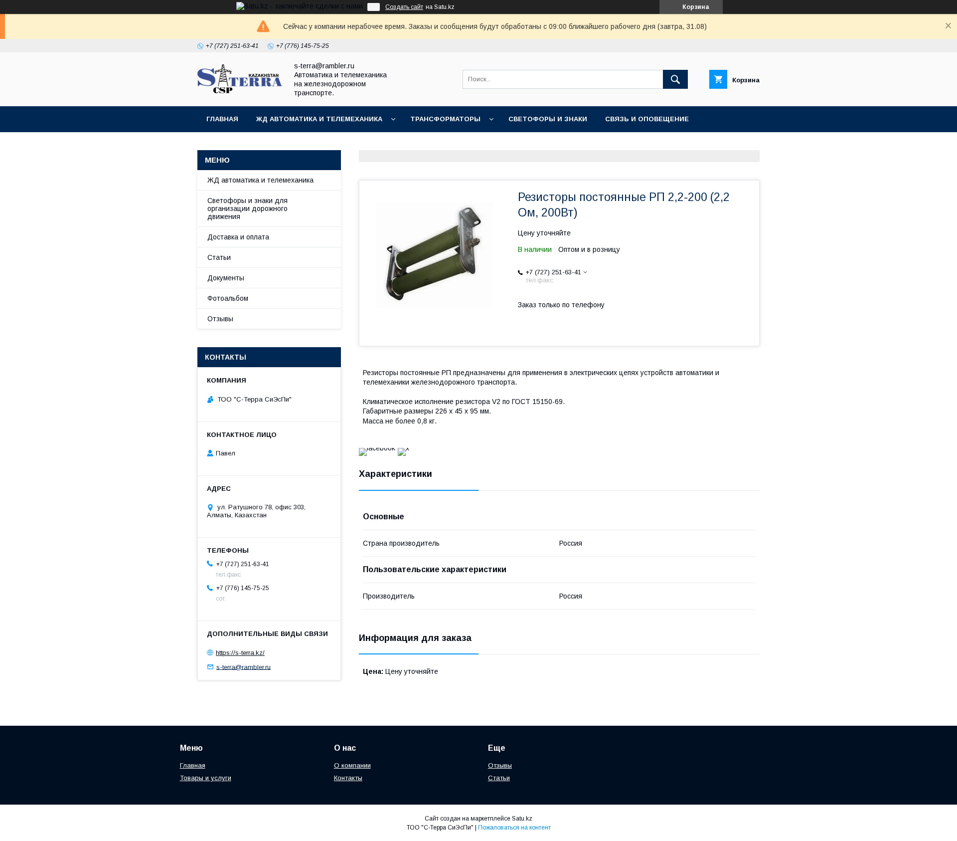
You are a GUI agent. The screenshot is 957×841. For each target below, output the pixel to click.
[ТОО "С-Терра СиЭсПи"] (239, 91)
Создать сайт (404, 6)
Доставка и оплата (238, 237)
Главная (222, 119)
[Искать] (675, 79)
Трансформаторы (445, 119)
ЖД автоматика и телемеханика (319, 119)
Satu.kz (522, 818)
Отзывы (220, 319)
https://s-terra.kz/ (240, 652)
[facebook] (377, 448)
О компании (352, 765)
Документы (229, 145)
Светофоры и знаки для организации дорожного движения (247, 208)
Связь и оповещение (647, 119)
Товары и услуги (205, 778)
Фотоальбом (227, 298)
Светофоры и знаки (547, 119)
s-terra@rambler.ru (243, 666)
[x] (403, 448)
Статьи (219, 257)
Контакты (289, 145)
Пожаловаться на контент (514, 827)
